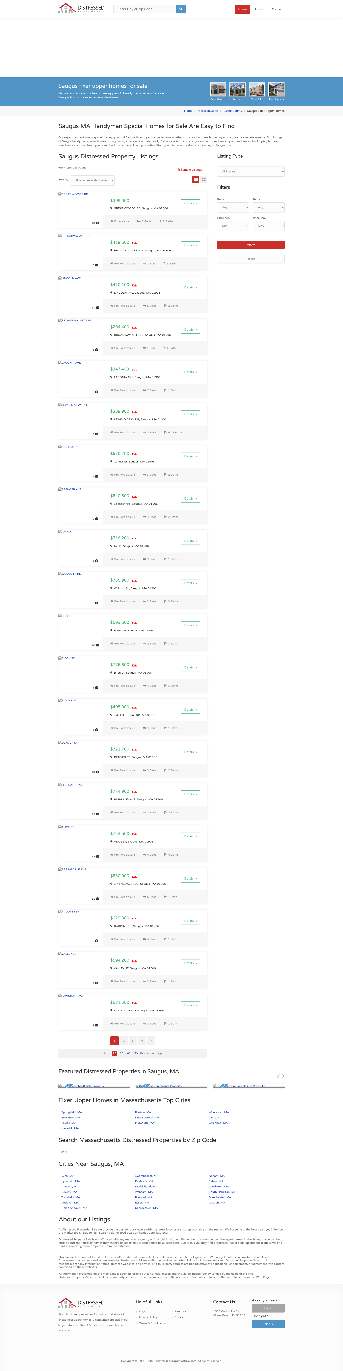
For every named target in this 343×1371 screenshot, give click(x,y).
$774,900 (120, 791)
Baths (257, 199)
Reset (251, 259)
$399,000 (119, 200)
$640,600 (120, 496)
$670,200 (120, 453)
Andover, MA (70, 1202)
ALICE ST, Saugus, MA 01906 (133, 841)
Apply (251, 244)
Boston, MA (143, 1112)
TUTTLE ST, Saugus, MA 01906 (134, 715)
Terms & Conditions (152, 1323)
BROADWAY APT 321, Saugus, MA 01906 (142, 250)
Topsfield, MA (70, 1197)
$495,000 (120, 707)
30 (121, 1053)
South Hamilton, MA (222, 1192)
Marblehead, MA (146, 1186)
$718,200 (120, 538)
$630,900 (120, 876)
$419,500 (120, 242)
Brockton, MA (70, 1117)
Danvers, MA (69, 1186)
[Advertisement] (171, 47)
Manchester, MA (220, 1197)
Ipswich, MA (217, 1202)
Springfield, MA (71, 1112)
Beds (220, 199)
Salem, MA (216, 1181)
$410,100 (120, 284)
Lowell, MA (68, 1123)
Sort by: (63, 179)
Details (189, 203)
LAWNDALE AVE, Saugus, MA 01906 (138, 1010)
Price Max (259, 218)
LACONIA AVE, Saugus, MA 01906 (137, 377)
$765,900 (120, 580)
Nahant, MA (217, 1176)
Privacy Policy (148, 1317)
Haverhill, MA (70, 1128)
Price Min (223, 218)
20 (114, 1053)
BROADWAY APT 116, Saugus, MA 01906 (142, 335)
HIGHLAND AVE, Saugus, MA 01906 (138, 799)
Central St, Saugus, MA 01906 (134, 461)
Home (242, 9)
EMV (134, 243)
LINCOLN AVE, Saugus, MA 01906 (136, 292)
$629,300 (120, 918)
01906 (65, 1152)
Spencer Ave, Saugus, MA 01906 (135, 504)
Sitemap (180, 1311)
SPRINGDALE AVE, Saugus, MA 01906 (139, 884)
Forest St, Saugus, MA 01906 (133, 630)
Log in (268, 1308)
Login (259, 9)
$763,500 (120, 833)
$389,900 (120, 411)
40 (129, 1053)
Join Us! (268, 1324)
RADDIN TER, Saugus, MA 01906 (136, 926)
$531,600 (120, 1002)
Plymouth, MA (144, 1123)
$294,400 (120, 327)
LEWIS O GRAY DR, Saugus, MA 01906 (140, 419)
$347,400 (120, 369)
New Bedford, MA (147, 1117)
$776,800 (120, 665)
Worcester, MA (219, 1112)
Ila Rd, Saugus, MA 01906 (131, 546)
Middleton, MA (219, 1186)
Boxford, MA (143, 1197)
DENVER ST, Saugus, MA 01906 (135, 757)
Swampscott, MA (146, 1176)
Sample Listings (191, 169)
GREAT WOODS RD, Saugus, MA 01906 (140, 208)
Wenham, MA (144, 1192)
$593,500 (120, 622)
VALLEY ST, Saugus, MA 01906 (134, 968)
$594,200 (120, 960)
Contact (277, 9)
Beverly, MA (69, 1192)
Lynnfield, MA (70, 1181)
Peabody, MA (144, 1181)
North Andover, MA (74, 1208)
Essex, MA (142, 1202)
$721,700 (120, 749)
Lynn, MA (215, 1117)
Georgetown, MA (146, 1208)
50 (136, 1053)
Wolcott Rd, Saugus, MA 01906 (135, 588)
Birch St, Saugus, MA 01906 (132, 672)
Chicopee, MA (218, 1123)
